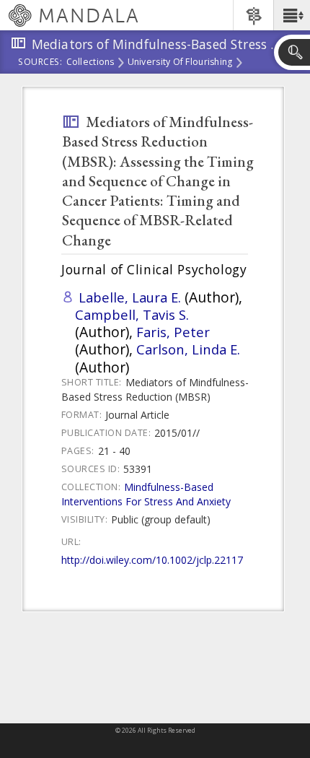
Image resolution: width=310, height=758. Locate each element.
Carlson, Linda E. (188, 349)
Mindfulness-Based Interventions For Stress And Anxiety (146, 494)
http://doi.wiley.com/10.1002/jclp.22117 (152, 560)
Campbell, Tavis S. (132, 314)
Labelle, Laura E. (130, 297)
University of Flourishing (180, 63)
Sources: (40, 63)
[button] (291, 15)
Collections (90, 63)
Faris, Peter (173, 332)
